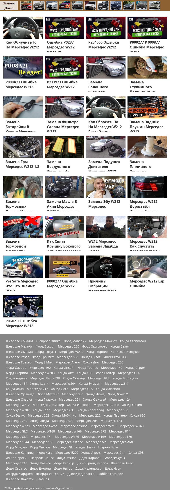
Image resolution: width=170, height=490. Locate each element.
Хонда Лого (59, 389)
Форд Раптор (105, 373)
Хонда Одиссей (94, 399)
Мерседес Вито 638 (45, 378)
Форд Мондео (16, 447)
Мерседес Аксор (45, 426)
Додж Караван (90, 458)
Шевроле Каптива (20, 453)
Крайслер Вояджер (125, 352)
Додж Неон (113, 468)
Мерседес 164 (16, 383)
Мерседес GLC (17, 431)
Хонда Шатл (39, 383)
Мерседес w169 (94, 437)
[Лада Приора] (52, 6)
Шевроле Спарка (19, 399)
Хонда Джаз (15, 389)
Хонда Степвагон (133, 341)
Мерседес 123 (111, 421)
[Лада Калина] (64, 6)
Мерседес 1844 (17, 442)
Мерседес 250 (16, 421)
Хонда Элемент (90, 383)
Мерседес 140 (111, 368)
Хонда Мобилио (64, 415)
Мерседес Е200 (66, 453)
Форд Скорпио (17, 373)
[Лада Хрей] (77, 6)
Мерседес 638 (67, 357)
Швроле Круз (108, 447)
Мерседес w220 (18, 426)
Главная (43, 479)
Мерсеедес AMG (122, 442)
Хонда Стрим (135, 368)
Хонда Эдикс (15, 415)
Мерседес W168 (43, 431)
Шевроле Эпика (48, 341)
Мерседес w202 (18, 410)
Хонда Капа (41, 410)
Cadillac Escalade (110, 474)
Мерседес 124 (120, 399)
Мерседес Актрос (69, 442)
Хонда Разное (40, 463)
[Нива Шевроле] (141, 6)
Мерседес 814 (119, 431)
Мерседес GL (63, 447)
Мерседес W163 (132, 426)
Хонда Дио (91, 362)
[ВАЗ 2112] (154, 6)
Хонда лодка (39, 421)
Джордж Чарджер (19, 474)
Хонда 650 (137, 415)
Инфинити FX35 (116, 357)
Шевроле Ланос (42, 458)
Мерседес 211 (114, 453)
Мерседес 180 (42, 442)
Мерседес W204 (64, 383)
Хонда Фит (66, 373)
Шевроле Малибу (19, 346)
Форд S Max (43, 362)
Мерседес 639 (64, 410)
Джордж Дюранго (81, 474)
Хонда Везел (120, 346)
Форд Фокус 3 (114, 458)
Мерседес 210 (16, 463)
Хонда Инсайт (64, 368)
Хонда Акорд (90, 453)
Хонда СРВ (136, 453)
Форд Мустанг (48, 394)
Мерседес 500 (117, 410)
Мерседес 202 (38, 415)
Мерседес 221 (69, 399)
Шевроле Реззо (17, 357)
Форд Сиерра (16, 368)
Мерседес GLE (99, 378)
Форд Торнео (88, 368)
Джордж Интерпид (50, 474)
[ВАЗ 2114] (129, 6)
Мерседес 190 (40, 368)
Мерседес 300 (62, 421)
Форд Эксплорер (95, 346)
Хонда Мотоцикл (125, 378)
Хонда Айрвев (16, 378)
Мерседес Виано (106, 405)
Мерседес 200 (112, 362)
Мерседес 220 (68, 346)
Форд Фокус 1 (46, 352)
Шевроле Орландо (20, 394)
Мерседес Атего (68, 362)
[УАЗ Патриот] (103, 6)
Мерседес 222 (89, 415)
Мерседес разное (74, 426)
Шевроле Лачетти (20, 479)
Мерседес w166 (70, 431)
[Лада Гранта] (39, 6)
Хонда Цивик (85, 447)
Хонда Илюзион (108, 389)
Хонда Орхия (132, 405)
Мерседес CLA (16, 437)
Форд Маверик (75, 341)
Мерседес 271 (41, 437)
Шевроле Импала (19, 352)
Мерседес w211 (117, 383)
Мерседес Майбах (103, 341)
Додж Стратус (16, 468)
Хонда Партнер (115, 415)
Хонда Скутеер (74, 378)
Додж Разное (66, 458)
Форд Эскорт (45, 346)
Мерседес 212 (37, 389)
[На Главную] (9, 5)
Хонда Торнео (97, 352)
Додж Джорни (40, 468)
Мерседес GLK (129, 373)
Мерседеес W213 (103, 426)
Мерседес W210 (71, 352)
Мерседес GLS (82, 389)
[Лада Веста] (26, 6)
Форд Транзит (43, 357)
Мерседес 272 (95, 431)
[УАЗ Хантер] (116, 6)
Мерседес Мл (96, 442)
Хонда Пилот (90, 357)
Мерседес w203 (43, 373)
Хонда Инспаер (79, 405)
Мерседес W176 (67, 437)
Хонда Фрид (95, 394)
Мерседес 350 (72, 394)
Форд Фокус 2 (118, 394)
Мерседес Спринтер (48, 405)
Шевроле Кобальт (19, 341)
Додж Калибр (64, 463)
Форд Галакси (45, 399)
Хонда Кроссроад (91, 410)
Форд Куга (44, 453)
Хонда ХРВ (84, 373)
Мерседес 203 (87, 421)
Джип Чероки (16, 458)
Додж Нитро (63, 468)
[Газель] (90, 6)
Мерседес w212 (18, 405)
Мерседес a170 (120, 437)
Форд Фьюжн (40, 447)
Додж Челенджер (88, 468)
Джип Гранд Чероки (92, 463)
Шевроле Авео (122, 463)
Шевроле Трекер (19, 362)
